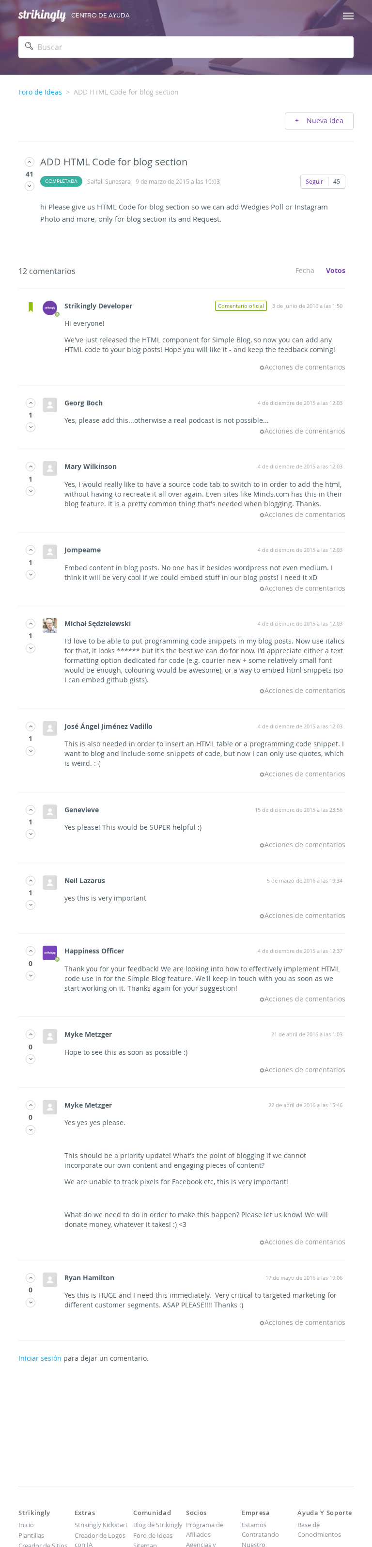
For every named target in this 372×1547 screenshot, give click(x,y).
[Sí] (29, 161)
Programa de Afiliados (204, 1529)
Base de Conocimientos (319, 1529)
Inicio (26, 1524)
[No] (29, 186)
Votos (335, 270)
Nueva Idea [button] (324, 120)
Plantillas (31, 1535)
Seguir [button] (314, 181)
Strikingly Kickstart (101, 1524)
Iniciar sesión (40, 1358)
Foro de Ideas (40, 92)
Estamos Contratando (260, 1529)
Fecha (304, 270)
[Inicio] (42, 16)
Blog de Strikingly (158, 1524)
